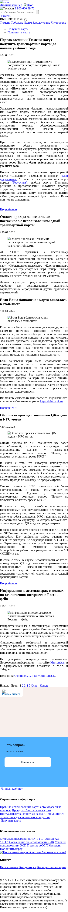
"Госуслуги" (19, 182)
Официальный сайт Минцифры (34, 675)
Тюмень (5, 15)
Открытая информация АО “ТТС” (22, 838)
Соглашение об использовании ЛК (31, 842)
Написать (27, 762)
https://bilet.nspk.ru (51, 401)
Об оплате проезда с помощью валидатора (32, 815)
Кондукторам (27, 867)
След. (34, 685)
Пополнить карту (19, 32)
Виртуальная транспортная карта (21, 813)
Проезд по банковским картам (31, 810)
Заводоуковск (41, 22)
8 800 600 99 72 (24, 8)
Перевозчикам (9, 867)
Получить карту (18, 29)
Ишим (28, 22)
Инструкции (51, 813)
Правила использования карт (19, 807)
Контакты (55, 845)
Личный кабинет (11, 5)
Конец (44, 685)
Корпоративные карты (51, 867)
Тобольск (17, 22)
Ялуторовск (58, 22)
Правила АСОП (37, 845)
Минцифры (57, 662)
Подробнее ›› (8, 209)
